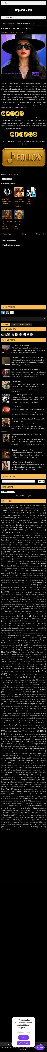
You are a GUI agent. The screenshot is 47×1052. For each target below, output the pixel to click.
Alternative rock (10, 532)
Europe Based (17, 623)
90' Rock (30, 508)
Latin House (19, 692)
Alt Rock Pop (31, 523)
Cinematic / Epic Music (8, 563)
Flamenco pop (36, 628)
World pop (25, 827)
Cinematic (39, 561)
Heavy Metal (5, 654)
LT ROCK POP (5, 701)
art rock (11, 540)
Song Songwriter (41, 791)
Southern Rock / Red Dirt (32, 798)
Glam (10, 645)
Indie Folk (31, 669)
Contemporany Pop (20, 580)
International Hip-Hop (14, 685)
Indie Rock (26, 677)
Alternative (23, 525)
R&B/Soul (9, 758)
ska (35, 787)
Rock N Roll (7, 772)
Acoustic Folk (24, 513)
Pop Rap (17, 731)
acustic (15, 515)
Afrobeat (31, 518)
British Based (42, 554)
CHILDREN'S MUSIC (20, 559)
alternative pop (36, 530)
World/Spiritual (36, 827)
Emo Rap (26, 621)
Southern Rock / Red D (13, 798)
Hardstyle (41, 652)
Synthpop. (41, 808)
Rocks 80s (8, 777)
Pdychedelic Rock (13, 722)
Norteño (5, 718)
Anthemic (18, 537)
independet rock (10, 666)
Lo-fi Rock (30, 697)
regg (12, 760)
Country (33, 585)
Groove (10, 650)
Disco (24, 597)
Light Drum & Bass (9, 696)
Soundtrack (36, 794)
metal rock (43, 706)
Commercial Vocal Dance (9, 575)
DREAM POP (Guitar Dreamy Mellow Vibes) (26, 601)
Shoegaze (6, 780)
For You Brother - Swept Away (22, 462)
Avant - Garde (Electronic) (25, 542)
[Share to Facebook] (10, 179)
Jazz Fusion (13, 687)
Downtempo (13, 599)
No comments (21, 32)
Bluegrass (37, 552)
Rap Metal (26, 758)
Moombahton (21, 711)
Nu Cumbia (38, 718)
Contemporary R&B (39, 582)
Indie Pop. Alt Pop (21, 675)
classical (19, 566)
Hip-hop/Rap (5, 659)
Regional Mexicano (18, 763)
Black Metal (18, 552)
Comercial (21, 571)
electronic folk (22, 613)
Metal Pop (34, 706)
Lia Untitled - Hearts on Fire (22, 450)
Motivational (31, 711)
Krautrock (41, 687)
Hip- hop (8, 657)
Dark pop (37, 592)
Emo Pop (7, 621)
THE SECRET (16, 381)
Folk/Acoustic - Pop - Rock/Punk (32, 635)
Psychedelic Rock (36, 751)
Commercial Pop (7, 573)
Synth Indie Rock (6, 808)
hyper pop (32, 664)
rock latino (33, 770)
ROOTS (15, 777)
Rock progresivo (34, 772)
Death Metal (28, 594)
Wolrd (21, 822)
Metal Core (26, 706)
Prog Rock (16, 744)
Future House (13, 640)
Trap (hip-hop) (8, 815)
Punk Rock (5, 756)
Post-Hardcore (35, 739)
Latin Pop (29, 692)
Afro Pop (22, 518)
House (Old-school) (20, 664)
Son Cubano (31, 791)
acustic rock (24, 515)
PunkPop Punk (16, 755)
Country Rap (13, 587)
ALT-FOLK (43, 522)
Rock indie (25, 770)
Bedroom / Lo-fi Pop (15, 549)
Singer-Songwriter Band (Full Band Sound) (27, 784)
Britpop (5, 556)
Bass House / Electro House (36, 547)
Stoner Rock (23, 801)
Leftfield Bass (42, 694)
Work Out (29, 822)
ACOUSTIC (38, 510)
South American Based (17, 796)
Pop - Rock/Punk (36, 725)
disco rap (31, 597)
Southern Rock (30, 796)
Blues (44, 552)
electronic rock (38, 616)
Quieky (32, 755)
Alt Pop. (22, 522)
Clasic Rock (23, 563)
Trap (34, 812)
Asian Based (33, 540)
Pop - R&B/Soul (24, 725)
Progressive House (11, 746)
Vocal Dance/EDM (40, 820)
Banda (44, 545)
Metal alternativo (15, 706)
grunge (18, 650)
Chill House (31, 559)
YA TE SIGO (23, 1043)
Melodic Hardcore (11, 704)
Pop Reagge (28, 731)
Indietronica (31, 680)
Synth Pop (19, 808)
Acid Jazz (28, 510)
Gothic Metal (37, 647)
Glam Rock (33, 645)
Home (4, 24)
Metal (35, 704)
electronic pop (22, 616)
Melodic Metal (24, 704)
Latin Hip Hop (30, 689)
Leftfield (33, 694)
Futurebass (24, 640)
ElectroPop (36, 618)
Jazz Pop (22, 687)
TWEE (15, 817)
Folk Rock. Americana (29, 633)
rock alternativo (33, 768)
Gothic (12, 647)
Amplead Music (23, 10)
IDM (2, 666)
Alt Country (33, 520)
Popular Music (19, 736)
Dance (26, 589)
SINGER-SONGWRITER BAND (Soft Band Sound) (16, 787)
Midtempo (23, 708)
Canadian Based (35, 556)
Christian (21, 561)
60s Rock (3, 505)
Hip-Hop (17, 657)
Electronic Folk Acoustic (36, 613)
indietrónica (42, 680)
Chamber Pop (7, 559)
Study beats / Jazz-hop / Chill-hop (18, 803)
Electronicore (25, 618)
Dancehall (27, 592)
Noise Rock (32, 715)
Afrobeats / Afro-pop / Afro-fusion (12, 520)
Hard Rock (5, 652)
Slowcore (4, 791)
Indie (19, 666)
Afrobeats (40, 518)
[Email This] (3, 179)
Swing (17, 805)
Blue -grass (28, 552)
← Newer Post (6, 234)
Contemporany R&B (37, 580)
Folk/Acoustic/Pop (7, 638)
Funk (35, 638)
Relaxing (29, 763)
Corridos (24, 585)
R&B (38, 756)
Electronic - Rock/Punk (8, 613)
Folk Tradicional (41, 633)
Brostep (26, 556)
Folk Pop (39, 630)
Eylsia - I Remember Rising (17, 28)
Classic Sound (6, 566)
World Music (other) (12, 827)
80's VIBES (29, 505)
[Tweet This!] (9, 175)
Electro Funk (7, 609)
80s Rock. (22, 508)
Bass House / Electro (19, 547)
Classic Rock (35, 563)
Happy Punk (29, 650)
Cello (44, 556)
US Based (9, 820)
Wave (5, 822)
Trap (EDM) (42, 812)
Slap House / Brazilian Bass (34, 789)
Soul (4, 794)
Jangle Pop (43, 685)
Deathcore (40, 594)
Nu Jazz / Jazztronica (13, 720)
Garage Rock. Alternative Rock (18, 642)
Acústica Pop (34, 515)
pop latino (31, 728)
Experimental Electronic (9, 628)
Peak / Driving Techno (27, 722)
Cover (22, 587)
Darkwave (18, 594)
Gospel (5, 647)
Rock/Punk (22, 775)
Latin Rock (17, 694)
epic (5, 623)
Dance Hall (34, 589)
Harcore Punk (40, 650)
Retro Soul (31, 765)
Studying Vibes (35, 803)
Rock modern (42, 770)
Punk (25, 753)
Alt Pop (11, 522)
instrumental (31, 682)
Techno (38, 810)
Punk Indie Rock (38, 753)
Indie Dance (5, 669)
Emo (44, 618)
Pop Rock (40, 730)
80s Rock (11, 508)
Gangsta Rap (33, 640)
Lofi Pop (24, 699)
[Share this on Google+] (12, 175)
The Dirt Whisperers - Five (21, 395)
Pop (10, 725)
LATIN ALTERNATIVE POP (15, 689)
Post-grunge (20, 739)
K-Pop (34, 687)
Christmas (30, 561)
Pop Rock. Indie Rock (25, 734)
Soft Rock (20, 791)
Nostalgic (29, 718)
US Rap (18, 820)
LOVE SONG (40, 699)
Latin (3, 689)
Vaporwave (29, 820)
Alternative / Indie (6, 527)
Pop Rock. (11, 734)
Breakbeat (32, 554)
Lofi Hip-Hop (16, 699)
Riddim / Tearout (11, 767)
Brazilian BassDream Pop (20, 554)
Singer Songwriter (29, 779)
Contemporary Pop (20, 582)
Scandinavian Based (32, 777)
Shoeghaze (17, 779)
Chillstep (3, 561)
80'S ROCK (20, 505)
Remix (37, 763)
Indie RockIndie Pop (18, 680)
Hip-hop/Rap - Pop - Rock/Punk (24, 659)
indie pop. (11, 675)
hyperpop (41, 664)
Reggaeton (30, 760)
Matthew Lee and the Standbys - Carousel (27, 357)
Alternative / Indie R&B (22, 527)
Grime (3, 650)
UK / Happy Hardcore (26, 817)
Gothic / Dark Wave (23, 647)
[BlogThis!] (6, 179)
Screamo (43, 777)
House (9, 664)
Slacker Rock (18, 789)
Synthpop (29, 808)
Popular (5, 324)
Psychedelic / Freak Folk (20, 751)
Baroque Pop (6, 547)
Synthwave (5, 810)
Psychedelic (5, 751)
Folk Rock (14, 633)
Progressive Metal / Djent (15, 748)
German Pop (32, 642)
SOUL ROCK (14, 794)
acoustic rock (5, 515)
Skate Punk (5, 789)
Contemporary (5, 582)
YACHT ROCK (5, 829)
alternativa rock (9, 525)
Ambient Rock (39, 535)
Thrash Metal (17, 812)
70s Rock (12, 505)
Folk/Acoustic (9, 635)
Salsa (21, 777)
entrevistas (42, 621)
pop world (37, 734)
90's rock (38, 508)
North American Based (16, 718)
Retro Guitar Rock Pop (16, 765)
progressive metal (25, 746)
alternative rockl (18, 535)
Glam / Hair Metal (20, 645)
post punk (42, 736)
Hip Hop (16, 654)
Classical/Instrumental (34, 566)
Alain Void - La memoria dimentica (6, 201)
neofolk (29, 713)
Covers (44, 587)
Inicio (26, 1049)
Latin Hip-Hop (41, 689)
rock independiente (13, 770)
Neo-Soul (22, 713)
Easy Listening (15, 606)
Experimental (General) (35, 625)
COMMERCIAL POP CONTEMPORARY (31, 573)
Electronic (11, 24)
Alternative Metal (16, 530)
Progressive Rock (40, 744)
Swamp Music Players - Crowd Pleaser (25, 369)
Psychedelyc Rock (6, 753)
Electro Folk (42, 606)
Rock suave (12, 775)
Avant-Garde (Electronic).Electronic (22, 545)
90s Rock (16, 510)
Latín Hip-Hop (9, 692)
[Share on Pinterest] (15, 175)
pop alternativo (11, 728)
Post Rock (8, 739)
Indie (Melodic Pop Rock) (33, 666)
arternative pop (22, 540)
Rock (20, 767)
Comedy (11, 571)
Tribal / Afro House (22, 815)
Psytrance (17, 753)
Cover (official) (33, 587)
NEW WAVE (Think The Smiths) (18, 715)
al (25, 520)
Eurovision (28, 623)
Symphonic (25, 805)
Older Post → (41, 234)
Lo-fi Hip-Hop (21, 696)
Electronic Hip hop (7, 616)
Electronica (5, 618)
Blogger (27, 496)
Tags (14, 324)
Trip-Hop (33, 815)
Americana (5, 537)
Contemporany (6, 580)
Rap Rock (43, 758)
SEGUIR (40, 1047)
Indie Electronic (18, 669)
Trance (26, 813)
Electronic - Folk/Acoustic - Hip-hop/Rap (30, 611)
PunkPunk (25, 755)
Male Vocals (30, 701)
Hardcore (18, 652)
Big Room (6, 552)
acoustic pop (38, 513)
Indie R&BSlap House (10, 678)
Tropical (41, 815)
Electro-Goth (42, 609)
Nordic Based (42, 715)
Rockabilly (35, 775)
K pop (28, 687)
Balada (37, 545)
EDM (25, 606)
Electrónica (15, 618)
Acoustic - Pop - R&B (8, 513)
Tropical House (6, 817)
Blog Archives (25, 324)
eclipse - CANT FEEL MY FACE (30, 201)
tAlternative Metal (18, 810)
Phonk (37, 722)
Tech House (29, 810)
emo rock (34, 621)
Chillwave (12, 561)
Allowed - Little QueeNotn (21, 345)
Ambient (28, 535)
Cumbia (19, 589)
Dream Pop (25, 599)
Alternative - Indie (37, 525)
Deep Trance (15, 597)
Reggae (19, 760)
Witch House (13, 822)
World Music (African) (14, 824)
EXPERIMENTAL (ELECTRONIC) (12, 625)
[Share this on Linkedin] (17, 175)
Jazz (4, 687)
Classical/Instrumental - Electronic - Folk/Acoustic (15, 568)
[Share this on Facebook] (7, 175)
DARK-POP (10, 594)
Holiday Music (26, 661)
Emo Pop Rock (16, 621)
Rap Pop (35, 758)
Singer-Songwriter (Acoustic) (22, 782)
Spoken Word (12, 801)
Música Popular (41, 711)
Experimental (39, 623)
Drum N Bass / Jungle (38, 604)
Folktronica (18, 638)
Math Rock (42, 701)
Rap (17, 758)
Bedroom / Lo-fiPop (29, 549)
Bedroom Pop (41, 549)
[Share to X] (8, 179)
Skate (42, 787)
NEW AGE (37, 713)
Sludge (12, 791)
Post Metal (32, 736)
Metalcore (8, 708)
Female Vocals (24, 628)
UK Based (38, 817)
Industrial (6, 682)
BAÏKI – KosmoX (17, 407)
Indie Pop (40, 671)
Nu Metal (25, 720)
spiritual (3, 801)
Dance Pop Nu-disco (15, 592)
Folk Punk (4, 633)
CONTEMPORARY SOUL (12, 585)
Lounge (32, 699)
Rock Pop (20, 772)
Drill (28, 604)
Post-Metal (5, 741)
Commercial (35, 570)
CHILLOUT (41, 559)
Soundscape (26, 794)
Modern (33, 708)
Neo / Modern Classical (9, 713)
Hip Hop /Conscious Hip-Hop (30, 654)
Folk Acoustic (9, 630)
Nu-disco (34, 720)
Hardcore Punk (29, 652)
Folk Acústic (19, 630)
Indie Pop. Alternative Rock (37, 675)
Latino (27, 694)
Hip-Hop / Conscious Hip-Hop (33, 657)
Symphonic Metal (36, 806)
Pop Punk (42, 728)
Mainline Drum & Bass (17, 701)
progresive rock (26, 744)
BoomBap (7, 554)
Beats (5, 549)
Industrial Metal (19, 682)
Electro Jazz (17, 609)
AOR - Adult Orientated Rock (32, 537)
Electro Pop (28, 609)
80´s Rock (37, 505)
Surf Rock (10, 805)
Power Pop (29, 741)
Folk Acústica (30, 630)
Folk (44, 628)
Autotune (11, 542)
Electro (32, 606)
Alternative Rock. (32, 533)
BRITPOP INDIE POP (16, 556)
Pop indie (22, 728)
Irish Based (26, 685)
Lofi (39, 696)
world (36, 822)
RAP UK (6, 760)
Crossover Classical (8, 589)
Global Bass (42, 645)
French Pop (29, 638)
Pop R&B (9, 731)
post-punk (17, 741)
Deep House (5, 597)
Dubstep (4, 606)
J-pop (34, 685)
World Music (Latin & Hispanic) (34, 824)
